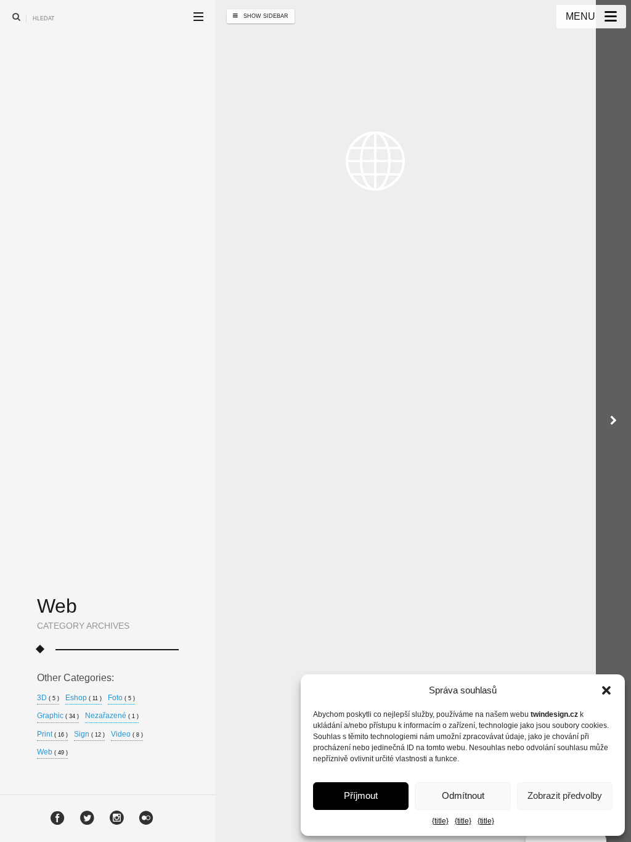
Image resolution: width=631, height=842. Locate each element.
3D (48, 698)
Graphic (58, 716)
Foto (121, 698)
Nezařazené (112, 716)
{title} (440, 821)
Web (52, 752)
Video (127, 734)
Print (52, 734)
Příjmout (361, 795)
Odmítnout (463, 795)
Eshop (83, 698)
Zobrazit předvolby (564, 795)
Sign (89, 734)
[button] (606, 690)
